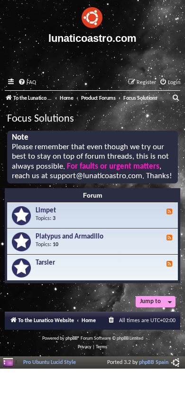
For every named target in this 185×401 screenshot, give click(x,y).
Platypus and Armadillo (69, 236)
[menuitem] (27, 82)
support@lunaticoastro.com (96, 176)
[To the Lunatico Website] (92, 16)
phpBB (71, 338)
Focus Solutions (40, 119)
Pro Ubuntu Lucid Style (49, 362)
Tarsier (45, 263)
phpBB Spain (153, 362)
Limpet (46, 210)
